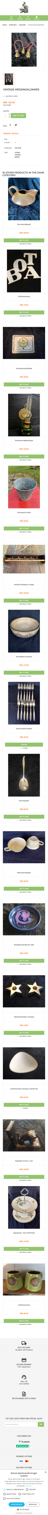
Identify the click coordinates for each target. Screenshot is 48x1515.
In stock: (7, 142)
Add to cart (18, 116)
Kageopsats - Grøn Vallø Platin (24, 1233)
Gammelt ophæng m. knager (24, 585)
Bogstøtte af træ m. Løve (24, 1161)
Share (10, 125)
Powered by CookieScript (24, 1513)
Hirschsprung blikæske (24, 368)
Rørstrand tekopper (24, 873)
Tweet (16, 125)
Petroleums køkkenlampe (24, 441)
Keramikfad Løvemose (24, 657)
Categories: (8, 148)
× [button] (45, 1472)
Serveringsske (24, 801)
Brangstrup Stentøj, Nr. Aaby (24, 945)
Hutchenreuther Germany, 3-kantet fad (24, 1089)
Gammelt (18, 148)
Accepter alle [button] (16, 1504)
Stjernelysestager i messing (24, 1017)
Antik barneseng (24, 296)
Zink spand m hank (24, 513)
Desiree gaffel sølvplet (24, 729)
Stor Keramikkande (24, 224)
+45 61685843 (24, 1384)
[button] (24, 1509)
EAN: (5, 139)
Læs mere (28, 1486)
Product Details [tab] (11, 134)
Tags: (6, 152)
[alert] (24, 1492)
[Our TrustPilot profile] (24, 1441)
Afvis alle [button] (33, 1504)
